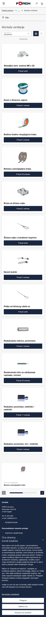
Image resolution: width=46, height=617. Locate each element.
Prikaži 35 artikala (23, 380)
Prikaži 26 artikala (23, 174)
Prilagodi (23, 600)
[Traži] (37, 3)
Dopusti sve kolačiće (23, 612)
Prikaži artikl (23, 71)
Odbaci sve (23, 606)
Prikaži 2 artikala (23, 105)
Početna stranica (7, 10)
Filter (7, 17)
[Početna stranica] (23, 3)
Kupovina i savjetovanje (14, 533)
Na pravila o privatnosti (10, 594)
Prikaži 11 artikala (23, 415)
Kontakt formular (11, 522)
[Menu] (4, 3)
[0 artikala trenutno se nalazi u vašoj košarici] (42, 3)
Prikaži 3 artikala (23, 140)
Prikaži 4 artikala (23, 346)
